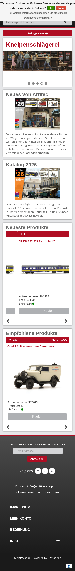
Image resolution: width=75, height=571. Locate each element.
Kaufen (37, 310)
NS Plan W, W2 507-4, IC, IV (26, 240)
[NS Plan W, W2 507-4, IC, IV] (37, 269)
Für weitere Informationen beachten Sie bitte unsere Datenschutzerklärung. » (38, 15)
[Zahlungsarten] (69, 566)
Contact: (37, 486)
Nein (61, 8)
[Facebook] (38, 471)
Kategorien (36, 33)
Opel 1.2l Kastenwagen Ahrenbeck (30, 346)
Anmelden (37, 459)
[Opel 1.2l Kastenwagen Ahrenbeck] (37, 374)
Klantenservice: (37, 492)
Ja (51, 8)
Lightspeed (54, 558)
